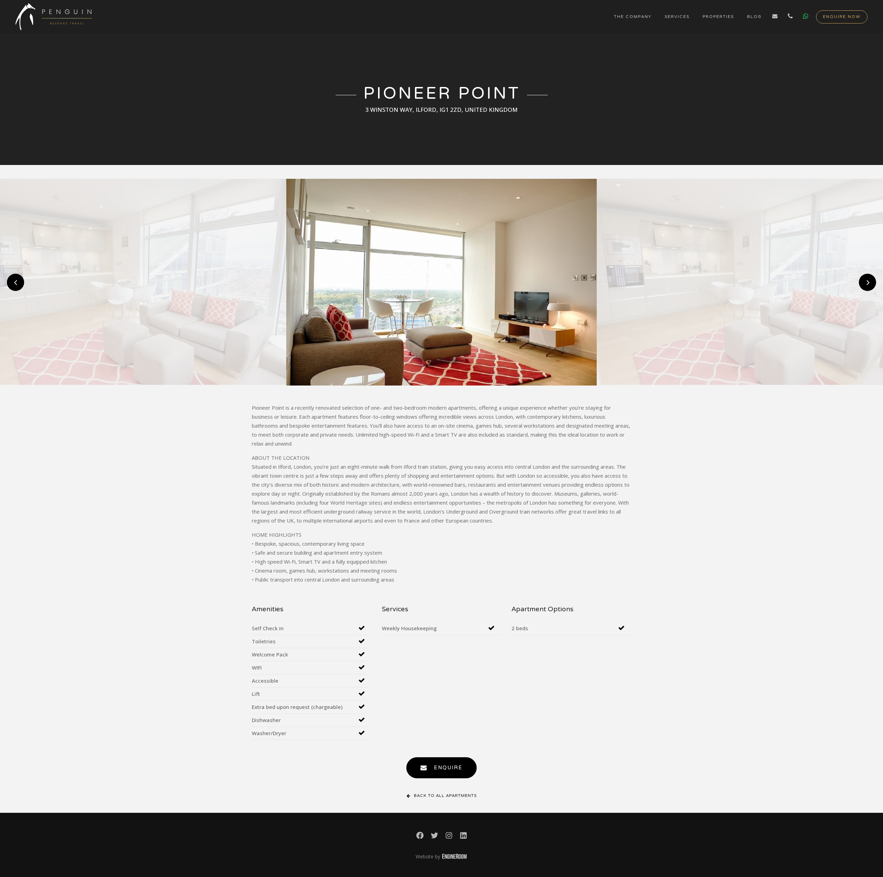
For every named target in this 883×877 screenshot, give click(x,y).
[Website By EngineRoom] (454, 857)
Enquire (448, 767)
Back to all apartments (445, 795)
